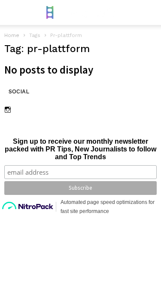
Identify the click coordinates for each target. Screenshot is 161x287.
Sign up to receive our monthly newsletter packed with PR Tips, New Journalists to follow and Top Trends (80, 149)
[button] (148, 12)
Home (11, 35)
